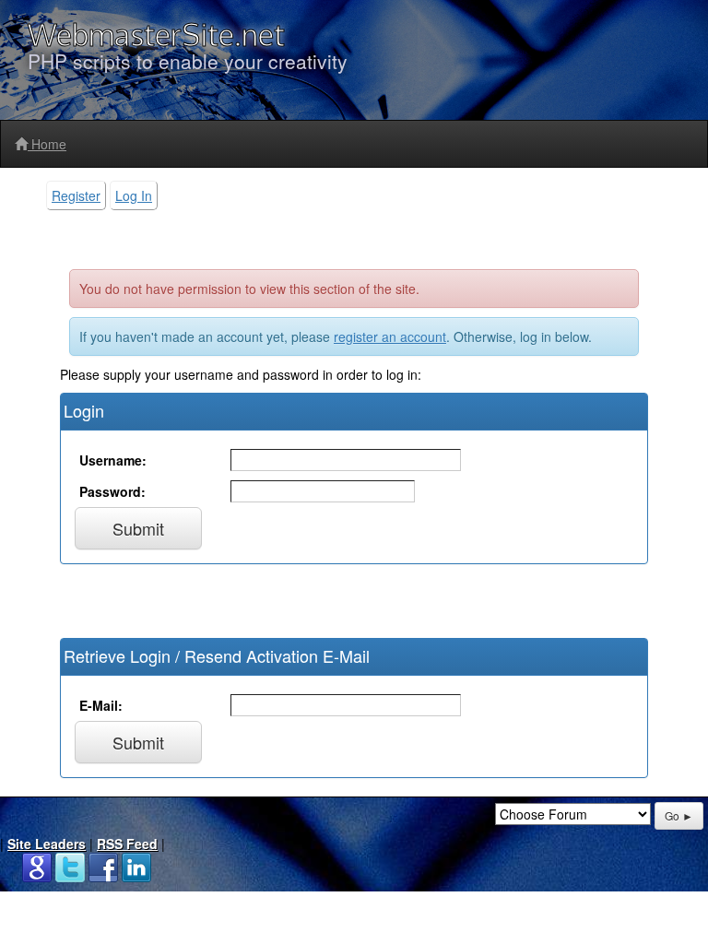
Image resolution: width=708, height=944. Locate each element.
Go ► (679, 815)
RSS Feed (127, 843)
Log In (133, 195)
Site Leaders (46, 843)
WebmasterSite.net (156, 34)
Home (47, 144)
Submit (138, 528)
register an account (390, 336)
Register (76, 195)
